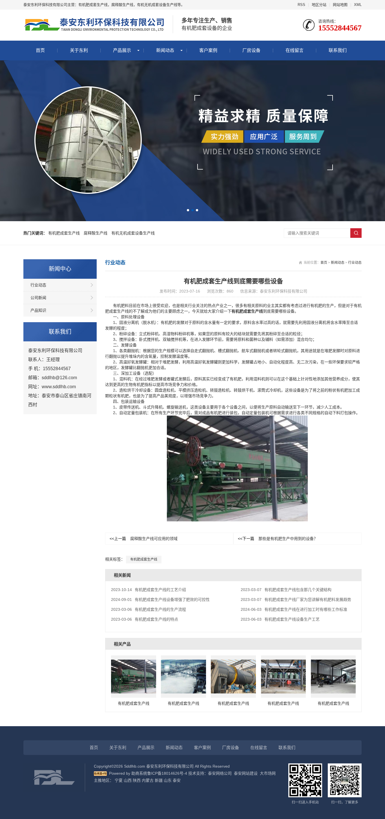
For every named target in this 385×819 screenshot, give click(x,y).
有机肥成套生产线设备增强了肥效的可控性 (160, 599)
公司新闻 (38, 297)
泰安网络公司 (220, 773)
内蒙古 (148, 780)
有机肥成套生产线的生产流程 (148, 609)
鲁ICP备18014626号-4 (167, 773)
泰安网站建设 (246, 773)
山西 (128, 780)
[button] (188, 210)
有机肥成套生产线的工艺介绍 (148, 589)
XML (358, 5)
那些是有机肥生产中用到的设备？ (278, 538)
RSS (301, 5)
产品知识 (38, 310)
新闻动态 (165, 50)
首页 (40, 50)
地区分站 (319, 5)
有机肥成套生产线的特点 (144, 619)
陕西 (137, 780)
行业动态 (38, 285)
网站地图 (340, 5)
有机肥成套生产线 (64, 233)
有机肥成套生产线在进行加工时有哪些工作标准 (294, 609)
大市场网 (268, 773)
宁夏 (119, 780)
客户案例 (208, 50)
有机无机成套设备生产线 (133, 233)
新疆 (159, 780)
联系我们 (338, 50)
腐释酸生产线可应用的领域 (144, 538)
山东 (168, 780)
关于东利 (79, 50)
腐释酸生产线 (95, 233)
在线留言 (295, 50)
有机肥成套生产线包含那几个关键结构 (286, 589)
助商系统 (139, 773)
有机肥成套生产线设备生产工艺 (280, 619)
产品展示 (122, 50)
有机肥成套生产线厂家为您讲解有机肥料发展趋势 (296, 599)
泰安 (177, 780)
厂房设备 (251, 50)
